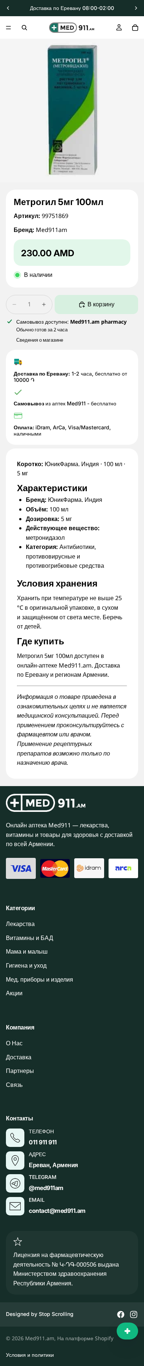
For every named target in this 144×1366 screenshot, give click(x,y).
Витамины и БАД (29, 938)
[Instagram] (133, 1314)
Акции (14, 993)
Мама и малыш (27, 951)
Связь (14, 1085)
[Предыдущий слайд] (8, 8)
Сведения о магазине (39, 340)
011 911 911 (43, 1142)
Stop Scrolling (56, 1314)
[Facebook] (120, 1314)
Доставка (18, 1057)
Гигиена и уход (26, 965)
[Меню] (8, 27)
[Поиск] (24, 28)
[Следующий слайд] (136, 8)
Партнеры (20, 1071)
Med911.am (39, 1338)
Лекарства (20, 924)
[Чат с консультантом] (127, 1331)
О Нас (14, 1043)
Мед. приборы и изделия (39, 979)
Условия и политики (30, 1354)
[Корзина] (135, 28)
